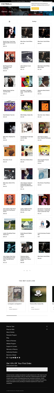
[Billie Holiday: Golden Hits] (27, 105)
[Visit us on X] (17, 358)
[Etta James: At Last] (9, 150)
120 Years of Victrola (20, 1)
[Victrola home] (6, 4)
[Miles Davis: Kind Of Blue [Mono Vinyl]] (44, 56)
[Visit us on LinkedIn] (11, 358)
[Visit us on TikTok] (15, 358)
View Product (13, 309)
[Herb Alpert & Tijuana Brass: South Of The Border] (44, 127)
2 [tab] (22, 315)
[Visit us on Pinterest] (19, 358)
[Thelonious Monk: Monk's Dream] (44, 81)
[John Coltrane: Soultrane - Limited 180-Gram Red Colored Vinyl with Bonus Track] (27, 173)
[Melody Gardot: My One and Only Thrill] (9, 81)
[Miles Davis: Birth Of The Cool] (9, 173)
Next (27, 314)
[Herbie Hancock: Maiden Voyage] (27, 224)
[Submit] (46, 369)
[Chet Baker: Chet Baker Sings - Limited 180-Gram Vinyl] (27, 81)
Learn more (35, 8)
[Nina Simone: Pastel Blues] (44, 173)
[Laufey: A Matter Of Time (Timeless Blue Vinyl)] (27, 199)
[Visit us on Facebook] (9, 358)
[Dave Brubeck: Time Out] (9, 105)
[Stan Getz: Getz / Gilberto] (44, 105)
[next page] (30, 270)
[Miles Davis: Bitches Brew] (27, 150)
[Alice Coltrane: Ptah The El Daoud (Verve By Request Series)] (9, 199)
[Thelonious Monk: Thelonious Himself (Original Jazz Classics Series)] (27, 247)
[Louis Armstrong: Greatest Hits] (44, 224)
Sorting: (34, 21)
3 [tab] (32, 315)
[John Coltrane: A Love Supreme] (27, 56)
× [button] (51, 3)
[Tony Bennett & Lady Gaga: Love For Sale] (27, 127)
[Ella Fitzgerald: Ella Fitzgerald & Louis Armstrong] (9, 56)
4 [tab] (42, 315)
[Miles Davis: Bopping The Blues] (9, 127)
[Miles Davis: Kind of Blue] (27, 32)
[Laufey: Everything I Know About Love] (9, 224)
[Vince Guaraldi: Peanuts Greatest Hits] (44, 150)
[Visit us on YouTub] (13, 358)
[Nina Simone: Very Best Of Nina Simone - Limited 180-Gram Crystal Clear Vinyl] (44, 199)
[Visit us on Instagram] (7, 358)
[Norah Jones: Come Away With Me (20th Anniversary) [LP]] (9, 32)
